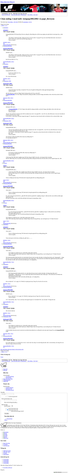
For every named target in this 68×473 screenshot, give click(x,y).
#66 (4, 141)
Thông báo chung (7, 450)
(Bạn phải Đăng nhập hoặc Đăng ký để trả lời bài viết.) (12, 349)
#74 (4, 303)
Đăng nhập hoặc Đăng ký (8, 2)
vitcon (5, 165)
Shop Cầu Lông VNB (7, 378)
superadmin (25, 22)
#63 (4, 79)
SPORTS (5, 30)
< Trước (2, 25)
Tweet (2, 357)
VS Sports (5, 444)
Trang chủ (5, 369)
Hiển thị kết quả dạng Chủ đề (17, 411)
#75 (4, 314)
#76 (4, 334)
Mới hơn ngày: (5, 404)
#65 (4, 119)
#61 (4, 43)
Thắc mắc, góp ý (6, 452)
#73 (4, 284)
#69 (4, 201)
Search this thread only (13, 408)
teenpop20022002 (7, 44)
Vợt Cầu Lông (6, 445)
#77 (4, 347)
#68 (4, 181)
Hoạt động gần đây (10, 390)
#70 (4, 222)
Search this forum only (13, 409)
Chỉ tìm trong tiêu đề (12, 396)
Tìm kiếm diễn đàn (10, 376)
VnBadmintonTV (7, 380)
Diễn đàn (5, 370)
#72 (4, 263)
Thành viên (5, 381)
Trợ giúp (5, 453)
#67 (4, 161)
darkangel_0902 (7, 83)
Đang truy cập (9, 388)
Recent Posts (8, 377)
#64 (4, 99)
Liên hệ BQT (6, 454)
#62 (4, 62)
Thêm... (6, 420)
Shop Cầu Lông (6, 443)
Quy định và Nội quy (7, 467)
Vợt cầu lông (6, 459)
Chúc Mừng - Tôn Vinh (13, 22)
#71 (4, 241)
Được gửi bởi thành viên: (7, 398)
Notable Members (9, 387)
